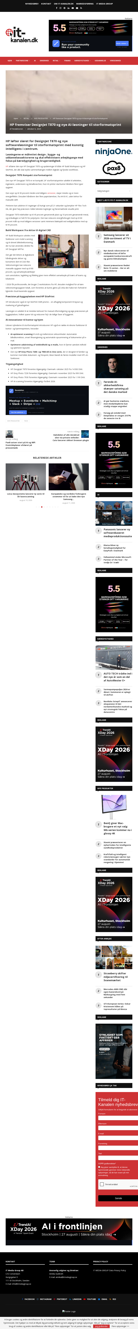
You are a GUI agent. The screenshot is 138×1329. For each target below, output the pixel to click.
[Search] (131, 77)
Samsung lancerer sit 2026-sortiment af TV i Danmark (117, 238)
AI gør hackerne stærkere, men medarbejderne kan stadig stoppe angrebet (116, 404)
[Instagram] (60, 8)
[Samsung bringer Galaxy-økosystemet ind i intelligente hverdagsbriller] (69, 476)
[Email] (77, 8)
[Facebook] (56, 8)
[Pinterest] (64, 8)
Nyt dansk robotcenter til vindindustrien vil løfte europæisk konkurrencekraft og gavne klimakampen (118, 254)
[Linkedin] (68, 8)
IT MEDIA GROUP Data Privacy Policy (109, 1270)
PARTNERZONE (22, 60)
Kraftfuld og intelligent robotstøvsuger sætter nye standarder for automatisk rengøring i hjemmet (117, 858)
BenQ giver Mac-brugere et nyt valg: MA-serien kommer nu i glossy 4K (118, 828)
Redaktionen (17, 129)
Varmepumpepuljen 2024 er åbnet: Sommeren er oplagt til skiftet (117, 692)
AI (35, 60)
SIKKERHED (44, 60)
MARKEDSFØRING (85, 3)
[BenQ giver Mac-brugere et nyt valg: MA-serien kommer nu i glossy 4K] (114, 807)
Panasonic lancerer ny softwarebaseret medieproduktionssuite (118, 533)
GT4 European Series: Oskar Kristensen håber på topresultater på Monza (117, 1006)
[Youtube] (73, 8)
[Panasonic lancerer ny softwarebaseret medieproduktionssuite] (114, 513)
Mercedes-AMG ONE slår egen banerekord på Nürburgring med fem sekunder (115, 993)
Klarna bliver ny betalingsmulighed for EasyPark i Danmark (115, 548)
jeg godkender (101, 1326)
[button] (9, 485)
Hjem (16, 118)
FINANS (67, 60)
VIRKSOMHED (115, 60)
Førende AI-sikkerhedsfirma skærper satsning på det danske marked (116, 387)
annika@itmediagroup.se (66, 1277)
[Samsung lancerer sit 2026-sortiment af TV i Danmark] (114, 219)
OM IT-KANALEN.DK (64, 3)
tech (26, 421)
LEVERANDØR (13, 68)
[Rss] (81, 8)
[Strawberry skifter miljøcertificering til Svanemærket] (114, 957)
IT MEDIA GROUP (104, 3)
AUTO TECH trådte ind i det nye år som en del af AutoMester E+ (118, 677)
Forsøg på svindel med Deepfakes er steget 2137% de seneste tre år (117, 416)
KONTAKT (46, 3)
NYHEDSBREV (32, 3)
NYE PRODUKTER (41, 118)
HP (7, 166)
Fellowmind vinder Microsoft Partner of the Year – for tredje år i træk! (117, 560)
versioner (51, 193)
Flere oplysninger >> (120, 1326)
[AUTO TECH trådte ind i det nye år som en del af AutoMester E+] (114, 657)
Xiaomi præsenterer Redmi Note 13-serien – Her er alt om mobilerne (117, 268)
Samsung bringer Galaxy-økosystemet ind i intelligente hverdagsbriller (68, 495)
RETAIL (55, 60)
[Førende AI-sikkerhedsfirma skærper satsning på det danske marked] (114, 366)
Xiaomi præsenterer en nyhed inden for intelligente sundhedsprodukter (117, 845)
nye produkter (13, 421)
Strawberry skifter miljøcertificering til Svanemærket (116, 977)
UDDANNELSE (100, 60)
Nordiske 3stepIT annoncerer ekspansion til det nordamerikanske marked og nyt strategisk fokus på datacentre (118, 706)
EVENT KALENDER (30, 68)
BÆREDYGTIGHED (82, 60)
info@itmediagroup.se (21, 1284)
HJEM (10, 60)
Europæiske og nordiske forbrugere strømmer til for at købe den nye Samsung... (25, 496)
